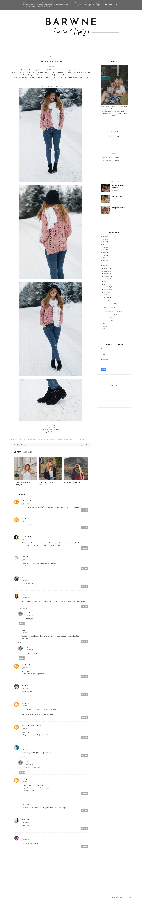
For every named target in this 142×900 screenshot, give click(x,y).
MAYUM (25, 557)
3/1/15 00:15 (25, 521)
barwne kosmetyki (107, 164)
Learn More (109, 4)
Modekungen (52, 425)
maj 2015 (107, 287)
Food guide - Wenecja (118, 208)
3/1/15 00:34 (26, 560)
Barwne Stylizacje (107, 157)
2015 (51, 57)
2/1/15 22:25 (25, 504)
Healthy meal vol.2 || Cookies (113, 304)
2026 (104, 236)
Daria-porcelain (29, 501)
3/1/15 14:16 (25, 688)
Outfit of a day (32, 439)
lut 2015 (106, 295)
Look (20, 439)
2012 (104, 329)
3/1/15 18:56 (25, 729)
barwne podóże (119, 164)
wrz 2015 (107, 276)
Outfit (25, 439)
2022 (104, 247)
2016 (104, 263)
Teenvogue (60, 439)
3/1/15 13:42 (25, 632)
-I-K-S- (24, 746)
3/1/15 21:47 (29, 615)
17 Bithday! (107, 300)
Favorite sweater (109, 307)
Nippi (24, 577)
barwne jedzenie (120, 160)
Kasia (50, 66)
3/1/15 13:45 (25, 668)
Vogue (66, 439)
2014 (104, 323)
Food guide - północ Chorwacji (118, 186)
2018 (104, 258)
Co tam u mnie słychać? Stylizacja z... (22, 483)
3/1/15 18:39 (25, 706)
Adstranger (27, 685)
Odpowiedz (84, 509)
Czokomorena (28, 536)
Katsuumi (26, 595)
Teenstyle (53, 439)
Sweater (40, 439)
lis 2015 (106, 271)
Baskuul (25, 819)
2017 (104, 260)
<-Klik (24, 566)
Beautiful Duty (29, 837)
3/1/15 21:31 (25, 782)
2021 (104, 250)
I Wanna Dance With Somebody (114, 311)
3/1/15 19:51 (25, 749)
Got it (117, 4)
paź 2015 (107, 273)
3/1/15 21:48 (29, 764)
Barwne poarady (120, 157)
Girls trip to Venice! (117, 196)
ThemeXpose (127, 897)
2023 (104, 244)
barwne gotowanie (107, 160)
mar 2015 (107, 292)
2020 (104, 252)
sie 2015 (106, 279)
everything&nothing (31, 726)
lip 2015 (106, 282)
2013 (104, 326)
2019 (104, 255)
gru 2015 (107, 268)
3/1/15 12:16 (25, 598)
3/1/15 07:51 (25, 580)
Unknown (26, 518)
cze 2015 (107, 284)
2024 (104, 242)
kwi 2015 (107, 289)
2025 (104, 239)
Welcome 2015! (108, 321)
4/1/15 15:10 (25, 840)
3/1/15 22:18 (25, 804)
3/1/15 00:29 (26, 539)
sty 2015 (107, 297)
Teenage (46, 439)
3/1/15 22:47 (25, 822)
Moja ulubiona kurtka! (72, 482)
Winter (71, 439)
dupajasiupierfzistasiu (32, 779)
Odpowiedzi (23, 608)
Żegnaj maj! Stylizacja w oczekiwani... (47, 483)
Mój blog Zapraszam (29, 790)
